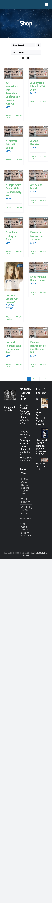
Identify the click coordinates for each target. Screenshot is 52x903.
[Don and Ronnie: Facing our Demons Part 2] (13, 332)
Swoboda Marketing (39, 553)
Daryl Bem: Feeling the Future (11, 236)
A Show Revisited (35, 142)
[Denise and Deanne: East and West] (38, 222)
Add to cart (9, 117)
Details (19, 115)
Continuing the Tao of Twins (26, 510)
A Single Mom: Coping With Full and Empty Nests (13, 190)
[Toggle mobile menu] (46, 4)
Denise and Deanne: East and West (37, 236)
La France (26, 518)
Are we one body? (36, 186)
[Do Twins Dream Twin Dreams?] (13, 276)
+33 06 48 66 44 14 (25, 451)
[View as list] (28, 58)
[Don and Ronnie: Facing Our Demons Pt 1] (38, 332)
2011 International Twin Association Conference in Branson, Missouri (13, 93)
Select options (9, 318)
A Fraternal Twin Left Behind (11, 144)
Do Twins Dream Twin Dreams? (12, 298)
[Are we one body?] (38, 175)
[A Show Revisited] (38, 131)
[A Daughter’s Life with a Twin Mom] (38, 73)
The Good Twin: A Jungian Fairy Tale (26, 529)
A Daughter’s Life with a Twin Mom (38, 86)
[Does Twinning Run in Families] (38, 267)
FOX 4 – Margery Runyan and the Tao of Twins (25, 486)
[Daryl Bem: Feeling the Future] (13, 222)
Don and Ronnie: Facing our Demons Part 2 (13, 347)
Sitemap (26, 555)
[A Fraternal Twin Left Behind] (13, 131)
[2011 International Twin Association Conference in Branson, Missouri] (13, 73)
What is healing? (25, 500)
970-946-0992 (25, 421)
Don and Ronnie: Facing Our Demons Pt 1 (38, 347)
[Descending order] (38, 45)
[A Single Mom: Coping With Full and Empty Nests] (13, 175)
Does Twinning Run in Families (38, 278)
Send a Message (26, 459)
